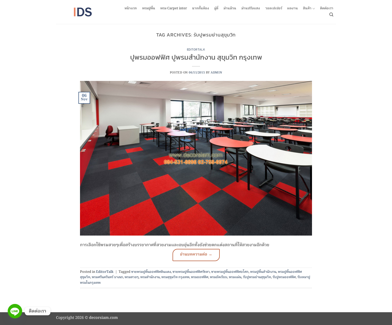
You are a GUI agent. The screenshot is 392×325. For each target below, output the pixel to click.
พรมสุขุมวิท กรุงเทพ (175, 277)
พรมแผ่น (235, 277)
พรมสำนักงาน (150, 277)
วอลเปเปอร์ (273, 8)
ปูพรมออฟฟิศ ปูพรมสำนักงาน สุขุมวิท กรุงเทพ (196, 57)
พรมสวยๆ (132, 277)
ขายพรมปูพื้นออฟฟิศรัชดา (191, 272)
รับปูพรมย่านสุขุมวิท (257, 277)
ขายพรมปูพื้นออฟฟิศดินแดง (151, 272)
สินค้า (307, 8)
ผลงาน (292, 8)
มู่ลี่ (216, 8)
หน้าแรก (131, 8)
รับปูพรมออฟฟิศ (284, 277)
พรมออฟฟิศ (199, 277)
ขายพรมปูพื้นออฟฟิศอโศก (230, 272)
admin (216, 72)
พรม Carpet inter (173, 8)
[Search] (331, 14)
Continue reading (196, 255)
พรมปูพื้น (148, 8)
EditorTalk (196, 49)
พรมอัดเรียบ (218, 277)
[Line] (15, 311)
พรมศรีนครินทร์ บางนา (107, 277)
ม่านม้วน (229, 8)
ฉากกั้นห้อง (200, 8)
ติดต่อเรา (326, 8)
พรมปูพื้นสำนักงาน (263, 272)
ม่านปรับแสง (250, 8)
